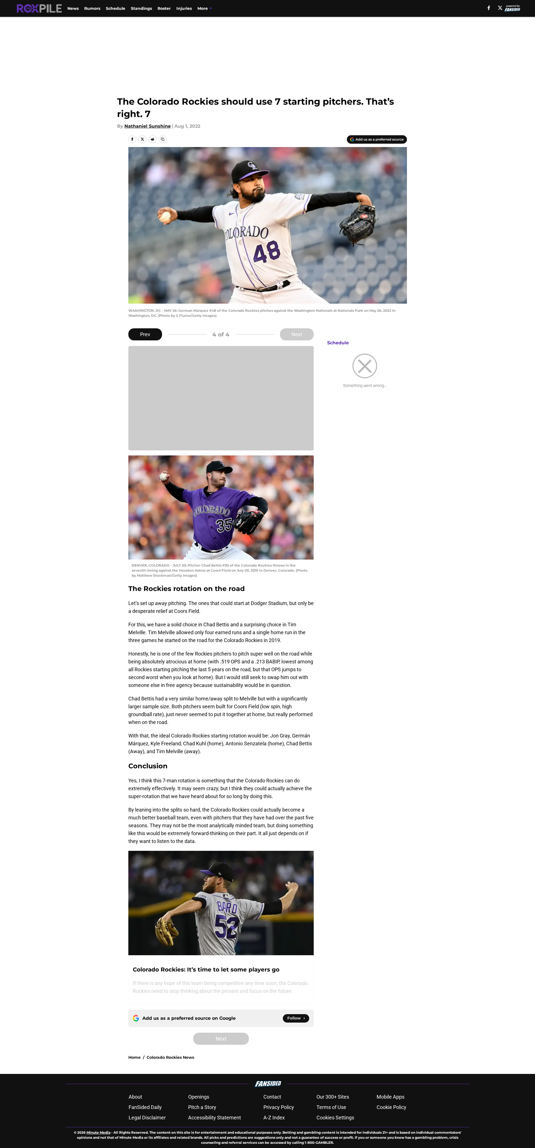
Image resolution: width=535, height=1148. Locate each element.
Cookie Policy (391, 1107)
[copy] (163, 139)
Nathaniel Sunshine (147, 126)
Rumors (92, 8)
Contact (272, 1097)
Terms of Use (331, 1107)
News (73, 8)
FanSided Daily (145, 1107)
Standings (141, 8)
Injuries (184, 8)
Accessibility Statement (214, 1117)
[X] (500, 8)
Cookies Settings (335, 1117)
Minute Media (98, 1132)
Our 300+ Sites (333, 1097)
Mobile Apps (390, 1097)
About (135, 1097)
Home (134, 1057)
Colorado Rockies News (170, 1057)
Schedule (115, 8)
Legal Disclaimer (147, 1117)
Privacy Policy (278, 1107)
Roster (164, 8)
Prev (145, 334)
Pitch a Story (202, 1107)
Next (297, 334)
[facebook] (489, 8)
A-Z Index (274, 1117)
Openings (198, 1097)
